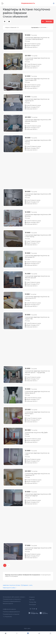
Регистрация (32, 604)
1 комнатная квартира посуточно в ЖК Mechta (38, 141)
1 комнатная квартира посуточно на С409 (37, 453)
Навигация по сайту (9, 587)
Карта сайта (27, 628)
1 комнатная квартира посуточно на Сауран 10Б (37, 318)
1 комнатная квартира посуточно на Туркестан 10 (37, 100)
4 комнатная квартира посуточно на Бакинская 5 (37, 412)
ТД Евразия (24, 585)
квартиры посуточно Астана (11, 585)
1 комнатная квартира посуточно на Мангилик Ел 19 (37, 297)
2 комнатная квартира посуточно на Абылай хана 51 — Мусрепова (37, 371)
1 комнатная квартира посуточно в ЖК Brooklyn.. (38, 215)
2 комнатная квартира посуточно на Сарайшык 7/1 (37, 474)
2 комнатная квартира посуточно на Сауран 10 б (37, 58)
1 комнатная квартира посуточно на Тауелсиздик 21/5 (37, 79)
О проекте (32, 597)
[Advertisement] (28, 171)
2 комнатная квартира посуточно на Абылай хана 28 (37, 277)
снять (30, 585)
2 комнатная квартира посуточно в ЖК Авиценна (38, 548)
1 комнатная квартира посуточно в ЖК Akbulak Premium (38, 120)
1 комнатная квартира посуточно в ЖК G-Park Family (38, 235)
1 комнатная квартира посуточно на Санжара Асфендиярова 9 (37, 38)
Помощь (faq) (32, 602)
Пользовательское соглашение (11, 614)
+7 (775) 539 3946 (7, 616)
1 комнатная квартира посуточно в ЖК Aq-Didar (38, 194)
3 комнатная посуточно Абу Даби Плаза (36, 433)
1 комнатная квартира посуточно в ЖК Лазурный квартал (38, 495)
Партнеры (31, 599)
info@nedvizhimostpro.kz (9, 609)
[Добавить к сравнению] (17, 48)
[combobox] (43, 27)
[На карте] (9, 21)
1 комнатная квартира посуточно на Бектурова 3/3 (37, 256)
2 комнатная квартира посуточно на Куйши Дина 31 (37, 392)
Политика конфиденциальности (11, 611)
